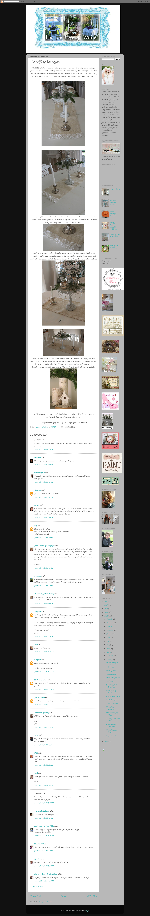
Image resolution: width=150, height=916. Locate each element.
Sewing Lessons (111, 674)
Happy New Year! (112, 736)
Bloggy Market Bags (113, 696)
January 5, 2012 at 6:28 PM (43, 586)
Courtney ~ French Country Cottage (45, 874)
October (109, 627)
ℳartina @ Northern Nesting (44, 594)
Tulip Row (37, 458)
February (110, 656)
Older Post (92, 896)
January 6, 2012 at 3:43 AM (43, 704)
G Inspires (37, 576)
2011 (106, 741)
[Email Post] (62, 427)
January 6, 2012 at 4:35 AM (43, 727)
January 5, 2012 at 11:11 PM (44, 651)
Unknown (37, 490)
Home (64, 896)
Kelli (36, 753)
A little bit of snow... (113, 700)
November (110, 623)
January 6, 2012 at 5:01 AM (43, 745)
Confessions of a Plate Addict (44, 826)
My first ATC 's (111, 681)
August (109, 634)
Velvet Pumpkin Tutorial (113, 214)
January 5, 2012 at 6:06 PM (43, 538)
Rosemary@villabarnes (41, 811)
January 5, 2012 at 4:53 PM (43, 449)
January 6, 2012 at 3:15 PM (43, 818)
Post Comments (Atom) (45, 902)
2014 (106, 609)
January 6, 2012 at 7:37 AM (43, 785)
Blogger (86, 911)
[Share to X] (70, 427)
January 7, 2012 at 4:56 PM (43, 851)
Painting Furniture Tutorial (113, 202)
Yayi (35, 526)
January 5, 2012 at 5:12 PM (43, 482)
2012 (106, 616)
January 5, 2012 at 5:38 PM (43, 517)
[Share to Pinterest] (74, 427)
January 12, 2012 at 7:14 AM (44, 881)
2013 (106, 612)
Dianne (36, 505)
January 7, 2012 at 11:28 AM (44, 836)
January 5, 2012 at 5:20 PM (43, 497)
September (110, 630)
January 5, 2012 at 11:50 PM (44, 672)
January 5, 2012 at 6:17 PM (43, 568)
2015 (106, 605)
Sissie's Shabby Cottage (41, 713)
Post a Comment (37, 886)
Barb (36, 773)
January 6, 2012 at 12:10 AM (44, 689)
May (108, 645)
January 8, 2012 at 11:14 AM (44, 866)
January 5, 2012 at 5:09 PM (43, 465)
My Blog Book (111, 671)
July (108, 638)
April (108, 649)
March (109, 652)
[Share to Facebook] (72, 427)
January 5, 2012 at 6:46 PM (43, 603)
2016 (106, 601)
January (109, 659)
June (108, 641)
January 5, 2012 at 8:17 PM (43, 636)
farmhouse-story (39, 697)
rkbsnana (37, 859)
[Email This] (66, 427)
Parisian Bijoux (39, 473)
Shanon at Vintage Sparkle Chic (44, 546)
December (110, 619)
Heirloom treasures (40, 680)
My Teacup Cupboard (113, 678)
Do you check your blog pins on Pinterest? (112, 665)
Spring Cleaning (115, 189)
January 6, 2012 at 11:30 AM (44, 803)
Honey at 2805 (39, 844)
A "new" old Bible (112, 703)
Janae (36, 645)
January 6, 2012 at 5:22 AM (43, 765)
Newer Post (35, 896)
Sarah (36, 735)
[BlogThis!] (68, 427)
